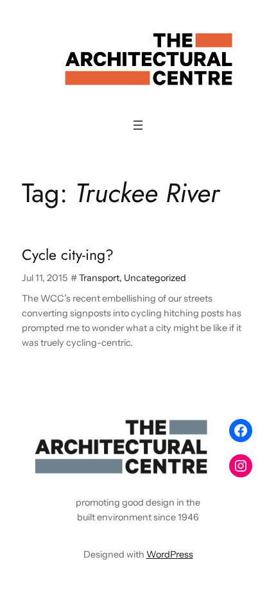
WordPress (169, 554)
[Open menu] (138, 125)
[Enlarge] (199, 429)
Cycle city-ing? (68, 255)
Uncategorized (155, 278)
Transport (99, 278)
